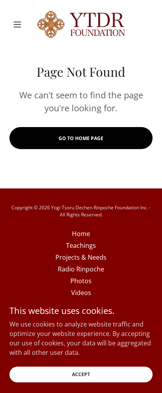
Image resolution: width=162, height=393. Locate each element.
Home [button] (81, 233)
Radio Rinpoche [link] (81, 269)
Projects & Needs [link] (81, 257)
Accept (81, 374)
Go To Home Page (81, 138)
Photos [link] (81, 281)
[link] (81, 24)
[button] (20, 24)
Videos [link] (81, 292)
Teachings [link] (81, 245)
